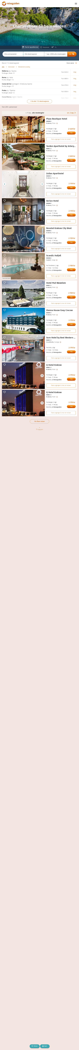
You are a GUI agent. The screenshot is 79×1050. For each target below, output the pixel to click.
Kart (45, 1046)
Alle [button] (3, 67)
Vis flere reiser (39, 421)
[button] (12, 54)
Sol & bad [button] (11, 67)
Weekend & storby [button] (24, 67)
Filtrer (36, 1046)
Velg (71, 133)
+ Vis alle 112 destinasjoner (39, 101)
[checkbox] (4, 118)
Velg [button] (74, 72)
